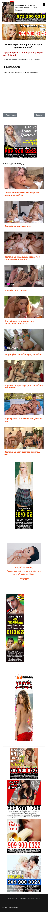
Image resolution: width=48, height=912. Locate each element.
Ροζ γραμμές (24, 579)
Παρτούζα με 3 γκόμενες (15, 290)
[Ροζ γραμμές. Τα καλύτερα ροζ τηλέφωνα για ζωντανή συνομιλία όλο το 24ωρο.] (24, 553)
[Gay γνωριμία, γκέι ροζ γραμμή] (24, 628)
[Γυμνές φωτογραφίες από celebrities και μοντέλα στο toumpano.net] (24, 707)
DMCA (37, 898)
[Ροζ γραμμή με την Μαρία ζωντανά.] (24, 763)
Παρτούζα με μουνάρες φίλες (18, 226)
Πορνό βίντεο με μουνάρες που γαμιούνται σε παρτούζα (19, 322)
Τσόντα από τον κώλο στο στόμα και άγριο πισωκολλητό (21, 194)
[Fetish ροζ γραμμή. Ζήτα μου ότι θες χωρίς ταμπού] (24, 799)
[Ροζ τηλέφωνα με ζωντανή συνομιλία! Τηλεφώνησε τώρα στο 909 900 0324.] (24, 873)
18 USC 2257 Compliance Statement (21, 898)
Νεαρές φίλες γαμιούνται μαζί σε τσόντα (23, 354)
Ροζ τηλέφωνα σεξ (24, 567)
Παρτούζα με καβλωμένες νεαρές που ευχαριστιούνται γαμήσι (22, 258)
